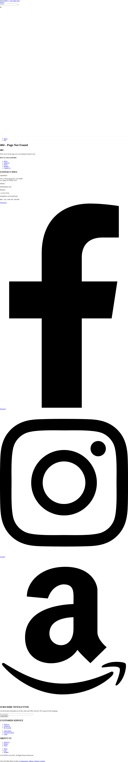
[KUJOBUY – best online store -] (10, 1)
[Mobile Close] (1, 759)
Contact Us (7, 168)
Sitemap (6, 166)
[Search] (18, 4)
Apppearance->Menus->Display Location (32, 761)
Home (5, 161)
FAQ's (6, 164)
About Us (7, 163)
